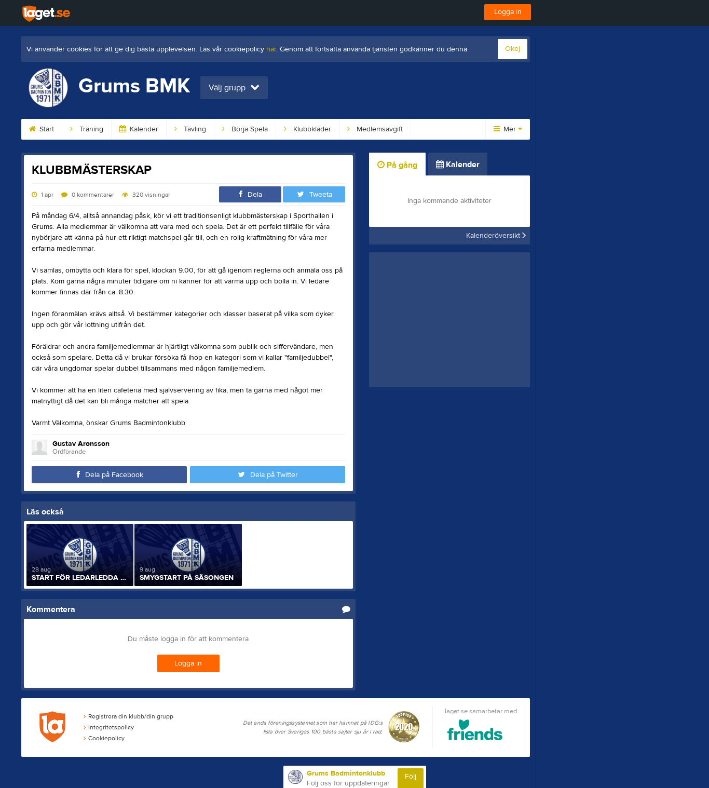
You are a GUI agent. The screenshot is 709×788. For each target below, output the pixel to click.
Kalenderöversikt (494, 235)
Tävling (194, 129)
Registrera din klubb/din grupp (130, 716)
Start (45, 129)
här (271, 49)
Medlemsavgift (378, 129)
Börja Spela (248, 129)
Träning (90, 129)
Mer (509, 129)
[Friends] (475, 731)
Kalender (143, 129)
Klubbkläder (311, 129)
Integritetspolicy (111, 727)
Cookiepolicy (106, 738)
